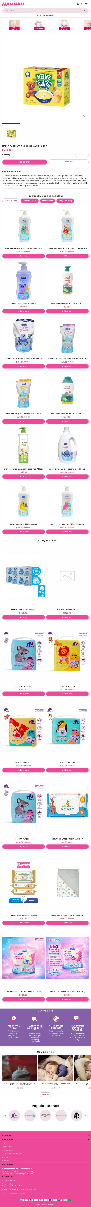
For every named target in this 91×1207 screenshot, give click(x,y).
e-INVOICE (6, 1161)
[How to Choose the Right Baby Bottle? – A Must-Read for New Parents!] (19, 1068)
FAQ (3, 1143)
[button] (86, 3)
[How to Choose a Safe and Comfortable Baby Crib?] (55, 1068)
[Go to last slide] (5, 1116)
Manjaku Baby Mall (48, 1204)
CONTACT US (7, 1157)
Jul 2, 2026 (20, 1088)
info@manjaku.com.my (16, 1193)
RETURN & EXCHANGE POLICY (12, 1154)
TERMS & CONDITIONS (10, 1150)
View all (45, 1094)
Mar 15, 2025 (55, 1088)
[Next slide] (85, 1116)
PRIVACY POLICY (7, 1147)
